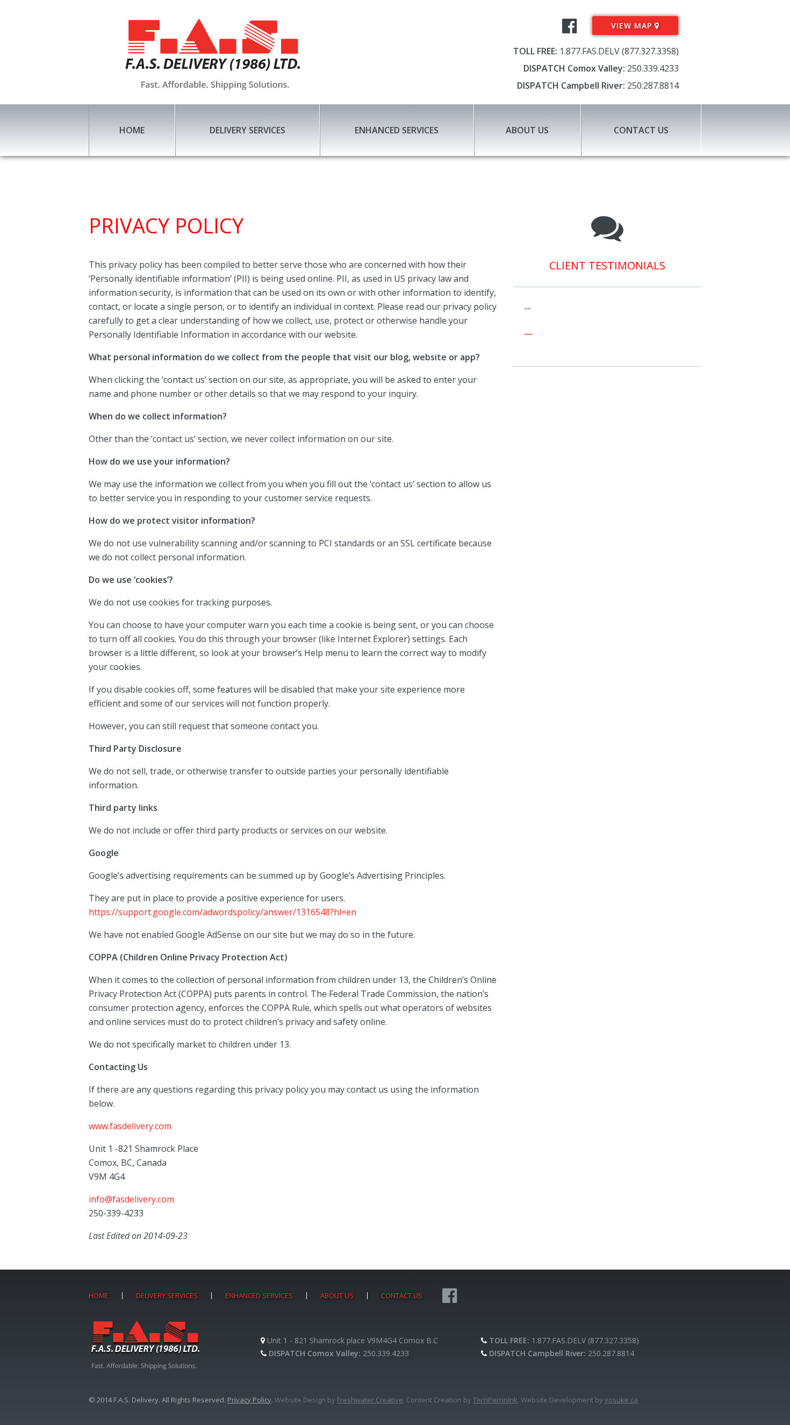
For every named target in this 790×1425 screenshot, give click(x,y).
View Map (633, 25)
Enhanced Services (397, 130)
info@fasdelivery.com (131, 1199)
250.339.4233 (653, 68)
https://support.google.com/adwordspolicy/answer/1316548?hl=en (222, 912)
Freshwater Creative (370, 1400)
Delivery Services (247, 130)
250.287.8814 (653, 85)
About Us (527, 130)
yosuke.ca (621, 1400)
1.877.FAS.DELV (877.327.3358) (619, 51)
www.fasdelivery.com (130, 1126)
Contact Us (641, 130)
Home (132, 130)
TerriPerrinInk (495, 1400)
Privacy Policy (249, 1400)
